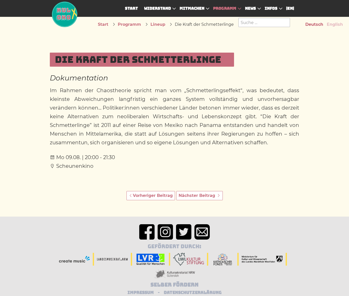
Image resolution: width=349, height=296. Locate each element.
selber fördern (174, 284)
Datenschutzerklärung (193, 292)
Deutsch (314, 24)
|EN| (290, 8)
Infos (271, 8)
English (335, 24)
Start (131, 8)
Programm (224, 8)
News (250, 8)
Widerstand (157, 8)
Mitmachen (192, 8)
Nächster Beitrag (197, 195)
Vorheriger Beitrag (153, 195)
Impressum (140, 292)
